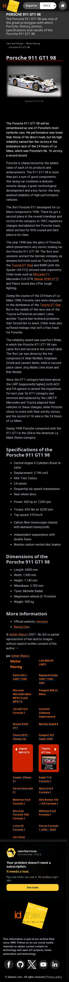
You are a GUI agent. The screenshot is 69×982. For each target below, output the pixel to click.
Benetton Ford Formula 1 (21, 801)
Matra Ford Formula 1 (46, 790)
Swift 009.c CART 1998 (20, 677)
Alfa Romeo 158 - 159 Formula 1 (48, 801)
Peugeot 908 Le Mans (48, 692)
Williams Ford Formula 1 (47, 812)
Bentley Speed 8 (48, 724)
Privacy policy (54, 977)
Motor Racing (16, 664)
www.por (42, 621)
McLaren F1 (41, 274)
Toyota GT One (22, 265)
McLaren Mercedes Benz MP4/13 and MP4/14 (22, 696)
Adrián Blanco (18, 634)
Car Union (19, 837)
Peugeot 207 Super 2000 (46, 737)
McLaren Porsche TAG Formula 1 (21, 814)
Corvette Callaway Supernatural (47, 712)
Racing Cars (22, 627)
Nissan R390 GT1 (46, 279)
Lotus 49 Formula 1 (19, 827)
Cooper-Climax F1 (22, 779)
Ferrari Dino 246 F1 (23, 790)
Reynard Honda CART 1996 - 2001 (48, 679)
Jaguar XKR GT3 (24, 750)
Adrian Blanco (20, 656)
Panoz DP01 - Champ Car (21, 737)
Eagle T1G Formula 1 (45, 779)
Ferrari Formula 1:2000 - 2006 (48, 827)
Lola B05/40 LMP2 (46, 662)
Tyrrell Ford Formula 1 (20, 710)
